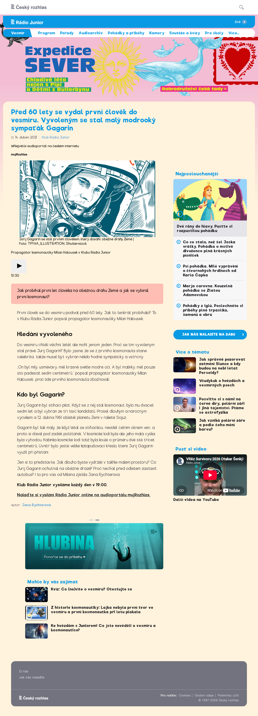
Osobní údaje (204, 695)
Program (46, 33)
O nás (23, 671)
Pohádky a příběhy (126, 33)
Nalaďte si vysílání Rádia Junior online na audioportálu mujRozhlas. (83, 495)
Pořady (67, 33)
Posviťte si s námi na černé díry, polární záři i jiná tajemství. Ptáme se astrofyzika (222, 405)
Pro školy (214, 33)
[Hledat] (241, 7)
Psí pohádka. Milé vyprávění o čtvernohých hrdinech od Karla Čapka (210, 270)
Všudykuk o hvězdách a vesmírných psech (222, 383)
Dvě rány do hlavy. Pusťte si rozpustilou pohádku (205, 228)
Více (233, 33)
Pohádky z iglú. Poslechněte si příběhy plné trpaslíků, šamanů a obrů (213, 310)
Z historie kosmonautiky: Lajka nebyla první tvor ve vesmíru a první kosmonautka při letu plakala (102, 609)
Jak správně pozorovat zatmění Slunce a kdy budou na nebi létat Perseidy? (222, 366)
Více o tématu (192, 352)
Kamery (156, 33)
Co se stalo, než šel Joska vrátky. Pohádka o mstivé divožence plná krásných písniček (209, 248)
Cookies (185, 695)
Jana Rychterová (36, 505)
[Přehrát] (18, 266)
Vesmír (18, 33)
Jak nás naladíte (32, 677)
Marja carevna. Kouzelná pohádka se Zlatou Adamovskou (208, 290)
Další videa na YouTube (196, 499)
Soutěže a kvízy (184, 33)
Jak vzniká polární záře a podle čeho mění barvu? (222, 424)
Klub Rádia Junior (56, 137)
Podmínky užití (228, 695)
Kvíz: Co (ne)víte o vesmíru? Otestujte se (91, 589)
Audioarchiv (91, 33)
